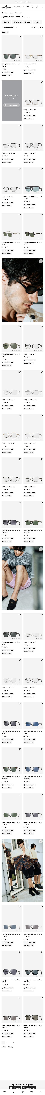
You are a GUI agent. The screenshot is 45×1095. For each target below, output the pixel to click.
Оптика (7, 22)
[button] (37, 7)
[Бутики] (27, 7)
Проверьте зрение (11, 105)
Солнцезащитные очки (22, 22)
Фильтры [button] (38, 27)
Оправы (37, 22)
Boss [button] (4, 32)
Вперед (10, 1047)
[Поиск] (32, 7)
